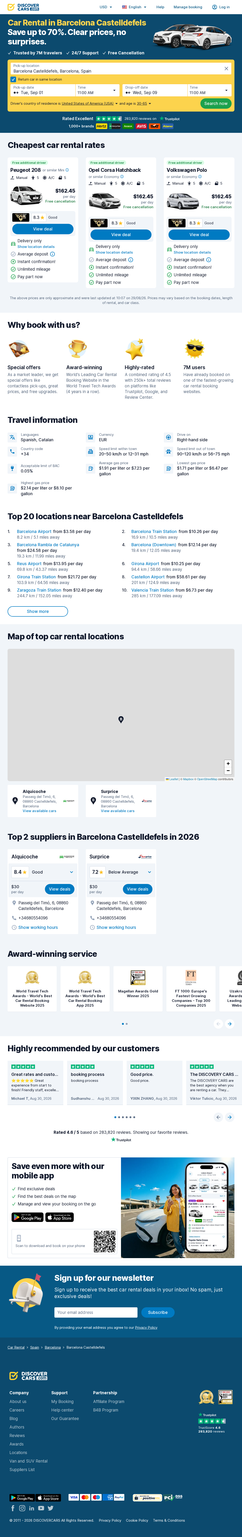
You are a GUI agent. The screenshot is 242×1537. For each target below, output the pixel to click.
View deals (59, 889)
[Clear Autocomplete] (226, 68)
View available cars (39, 811)
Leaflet (173, 779)
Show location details (36, 246)
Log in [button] (224, 7)
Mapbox (188, 779)
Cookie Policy (137, 1520)
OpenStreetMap (207, 779)
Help (160, 7)
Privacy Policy (110, 1520)
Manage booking (188, 7)
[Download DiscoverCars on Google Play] (27, 1217)
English (135, 7)
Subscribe (158, 1312)
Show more (38, 611)
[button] (121, 719)
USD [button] (103, 7)
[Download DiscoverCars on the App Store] (59, 1217)
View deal (42, 229)
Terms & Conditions (169, 1520)
